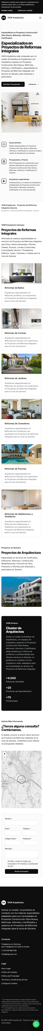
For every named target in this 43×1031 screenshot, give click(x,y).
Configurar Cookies (9, 983)
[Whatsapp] (36, 1024)
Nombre (8, 819)
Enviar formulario (21, 871)
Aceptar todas (6, 10)
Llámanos (32, 84)
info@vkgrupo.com (9, 954)
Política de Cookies (9, 972)
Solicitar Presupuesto (11, 84)
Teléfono (27, 829)
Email (7, 829)
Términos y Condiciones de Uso (14, 980)
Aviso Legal (6, 968)
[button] (21, 779)
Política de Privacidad (10, 976)
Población (27, 839)
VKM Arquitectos (15, 17)
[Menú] (40, 17)
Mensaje (9, 849)
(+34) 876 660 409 (9, 950)
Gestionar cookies (25, 10)
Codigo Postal (11, 839)
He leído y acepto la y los (23, 863)
